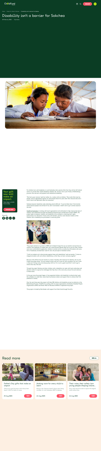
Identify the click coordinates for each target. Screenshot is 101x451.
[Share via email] (13, 218)
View (28, 396)
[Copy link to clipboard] (10, 218)
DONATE (87, 4)
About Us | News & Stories (13, 11)
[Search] (80, 4)
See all (94, 358)
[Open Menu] (95, 4)
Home (3, 11)
